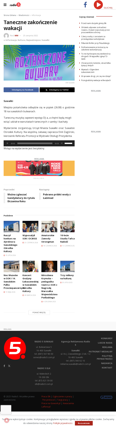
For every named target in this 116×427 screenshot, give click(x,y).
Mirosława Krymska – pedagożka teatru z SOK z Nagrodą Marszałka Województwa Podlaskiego (49, 286)
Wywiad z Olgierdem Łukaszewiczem (90, 70)
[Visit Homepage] (15, 4)
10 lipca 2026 (10, 255)
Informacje (36, 15)
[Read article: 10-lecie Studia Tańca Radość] (68, 226)
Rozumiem (84, 423)
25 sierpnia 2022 (30, 35)
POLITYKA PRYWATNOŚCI (104, 357)
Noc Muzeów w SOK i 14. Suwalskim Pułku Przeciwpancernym (14, 281)
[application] (39, 143)
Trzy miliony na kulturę (67, 277)
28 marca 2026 (30, 295)
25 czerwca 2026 (31, 242)
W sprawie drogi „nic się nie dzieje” (96, 76)
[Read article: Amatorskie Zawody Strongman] (49, 226)
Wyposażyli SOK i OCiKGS (30, 237)
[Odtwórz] (7, 143)
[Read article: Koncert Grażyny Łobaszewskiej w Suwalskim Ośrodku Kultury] (30, 266)
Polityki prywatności (62, 423)
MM (16, 35)
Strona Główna (10, 15)
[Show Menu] (5, 4)
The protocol (48, 399)
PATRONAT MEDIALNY (100, 351)
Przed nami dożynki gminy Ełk (93, 23)
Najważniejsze (33, 40)
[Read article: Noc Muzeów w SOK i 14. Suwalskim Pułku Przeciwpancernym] (11, 266)
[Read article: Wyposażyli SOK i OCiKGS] (30, 226)
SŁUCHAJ (107, 7)
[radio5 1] (39, 168)
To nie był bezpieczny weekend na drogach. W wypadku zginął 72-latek (95, 56)
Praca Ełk (45, 396)
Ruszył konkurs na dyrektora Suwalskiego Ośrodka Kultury (10, 243)
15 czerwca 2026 (69, 246)
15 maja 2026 (10, 292)
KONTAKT (107, 367)
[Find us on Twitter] (9, 366)
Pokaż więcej (39, 312)
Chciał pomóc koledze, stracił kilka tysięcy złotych (96, 64)
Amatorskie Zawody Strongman (47, 238)
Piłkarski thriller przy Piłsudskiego (95, 43)
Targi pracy (62, 399)
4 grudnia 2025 (49, 301)
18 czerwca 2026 (50, 246)
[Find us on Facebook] (4, 366)
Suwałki (45, 40)
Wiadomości (24, 15)
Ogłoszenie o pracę (62, 396)
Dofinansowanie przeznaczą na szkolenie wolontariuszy (94, 48)
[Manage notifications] (6, 420)
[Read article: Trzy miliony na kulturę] (68, 266)
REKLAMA (107, 347)
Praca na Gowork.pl (50, 403)
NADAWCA (106, 363)
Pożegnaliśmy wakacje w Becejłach (96, 80)
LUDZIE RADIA (105, 342)
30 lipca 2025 (67, 282)
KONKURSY (106, 338)
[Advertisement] (97, 108)
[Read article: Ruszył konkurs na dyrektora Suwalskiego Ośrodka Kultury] (11, 226)
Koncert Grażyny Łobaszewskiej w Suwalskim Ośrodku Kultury (30, 283)
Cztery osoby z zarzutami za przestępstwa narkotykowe (93, 37)
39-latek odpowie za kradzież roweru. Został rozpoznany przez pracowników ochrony (95, 30)
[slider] (69, 143)
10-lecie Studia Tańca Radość (67, 238)
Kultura (21, 40)
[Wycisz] (61, 143)
